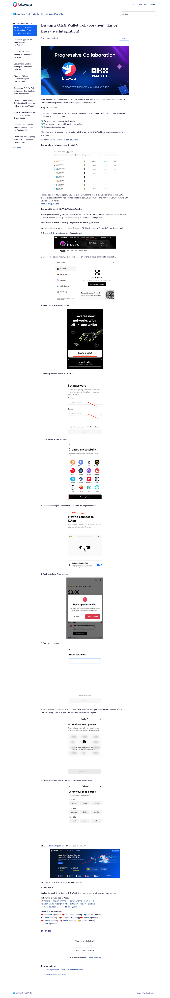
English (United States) (146, 993)
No (91, 945)
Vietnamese (69, 915)
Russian (89, 915)
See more (17, 148)
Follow (124, 38)
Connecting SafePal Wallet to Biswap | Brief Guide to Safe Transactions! (24, 91)
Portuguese (66, 918)
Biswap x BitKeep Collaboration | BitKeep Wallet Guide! (23, 79)
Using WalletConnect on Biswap (54, 974)
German (86, 918)
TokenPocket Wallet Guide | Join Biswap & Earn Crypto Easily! (24, 115)
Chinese (46, 921)
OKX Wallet (45, 113)
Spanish (83, 921)
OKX (53, 233)
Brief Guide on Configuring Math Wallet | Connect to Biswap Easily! (24, 139)
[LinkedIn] (49, 931)
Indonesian (47, 915)
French (46, 918)
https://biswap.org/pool (50, 204)
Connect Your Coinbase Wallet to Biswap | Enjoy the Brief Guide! (23, 127)
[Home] (22, 4)
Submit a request (139, 4)
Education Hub (38, 14)
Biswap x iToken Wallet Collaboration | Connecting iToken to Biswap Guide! (24, 103)
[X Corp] (46, 931)
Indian (45, 924)
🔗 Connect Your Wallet (54, 14)
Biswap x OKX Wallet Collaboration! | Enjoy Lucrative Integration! (22, 30)
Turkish (65, 921)
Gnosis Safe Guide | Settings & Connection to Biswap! (23, 54)
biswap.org (53, 846)
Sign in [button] (152, 4)
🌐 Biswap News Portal (21, 14)
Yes (78, 945)
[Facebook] (42, 931)
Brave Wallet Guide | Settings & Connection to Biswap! (23, 66)
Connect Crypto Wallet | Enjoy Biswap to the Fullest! (23, 42)
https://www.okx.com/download (65, 140)
